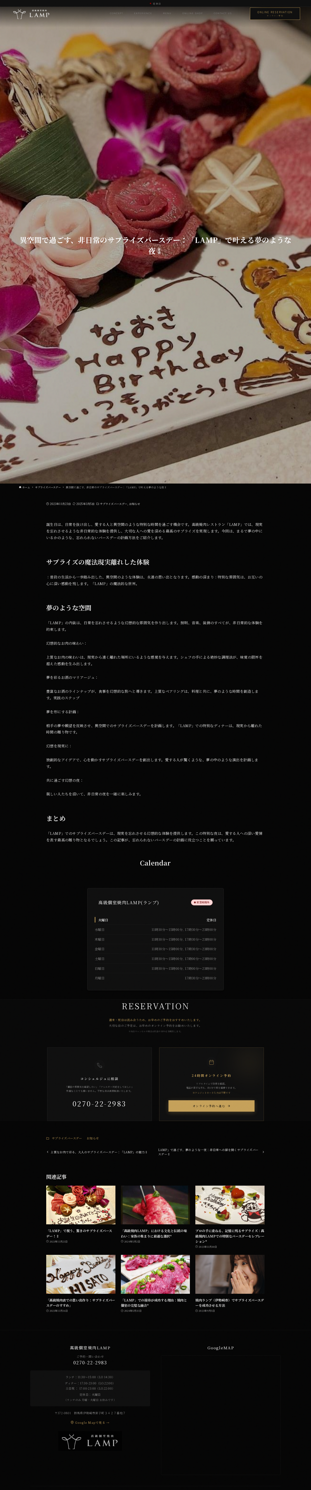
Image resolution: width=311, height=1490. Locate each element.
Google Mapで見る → (92, 1422)
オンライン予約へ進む (209, 1106)
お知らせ (134, 504)
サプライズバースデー (113, 504)
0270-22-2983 (100, 1103)
